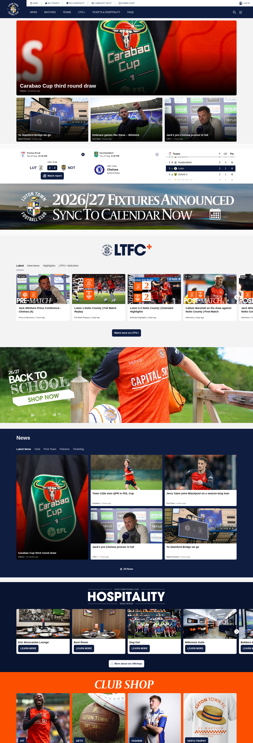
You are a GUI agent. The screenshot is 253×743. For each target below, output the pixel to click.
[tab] (34, 3)
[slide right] (236, 297)
